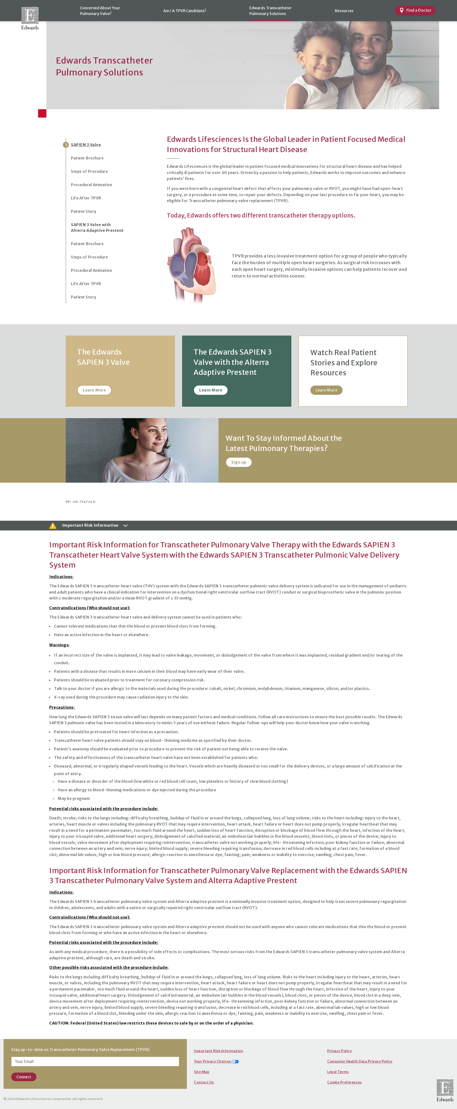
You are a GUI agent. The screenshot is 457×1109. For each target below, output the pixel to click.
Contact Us (204, 1082)
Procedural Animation (91, 184)
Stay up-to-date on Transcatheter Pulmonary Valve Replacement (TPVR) (80, 1049)
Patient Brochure (87, 158)
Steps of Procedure (89, 171)
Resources (344, 10)
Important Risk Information (218, 1051)
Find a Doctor (419, 10)
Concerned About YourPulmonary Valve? (100, 10)
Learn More (94, 390)
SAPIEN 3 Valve (86, 144)
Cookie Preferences (344, 1082)
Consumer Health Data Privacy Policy (359, 1061)
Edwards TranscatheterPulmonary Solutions (270, 10)
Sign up (238, 462)
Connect (23, 1076)
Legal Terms (338, 1072)
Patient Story (83, 211)
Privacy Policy (339, 1051)
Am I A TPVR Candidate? (184, 10)
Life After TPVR (86, 198)
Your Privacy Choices (213, 1061)
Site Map (201, 1072)
